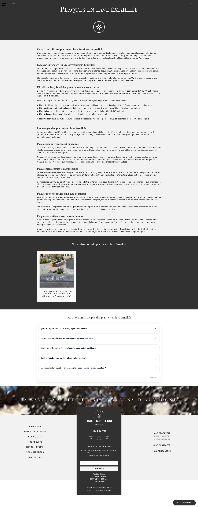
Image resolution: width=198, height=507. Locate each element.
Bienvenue (35, 426)
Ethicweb (107, 491)
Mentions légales (92, 487)
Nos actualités (35, 452)
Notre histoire (35, 447)
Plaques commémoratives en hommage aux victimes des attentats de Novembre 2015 (57, 293)
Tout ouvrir (153, 378)
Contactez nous (35, 457)
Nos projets (35, 442)
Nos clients (35, 437)
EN (191, 3)
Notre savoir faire (35, 432)
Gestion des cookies (105, 487)
